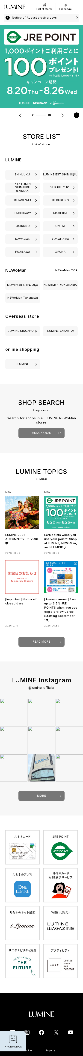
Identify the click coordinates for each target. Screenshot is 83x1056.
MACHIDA (60, 213)
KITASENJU (22, 200)
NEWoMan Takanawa (22, 297)
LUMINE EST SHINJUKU (60, 174)
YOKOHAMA (60, 238)
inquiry (50, 1050)
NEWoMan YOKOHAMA (60, 284)
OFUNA (60, 251)
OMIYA (60, 226)
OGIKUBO (23, 226)
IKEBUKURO (60, 200)
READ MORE (41, 641)
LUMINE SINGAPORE (23, 330)
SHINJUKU (23, 174)
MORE (41, 795)
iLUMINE (23, 364)
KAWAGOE (22, 238)
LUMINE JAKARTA (60, 330)
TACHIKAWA (22, 213)
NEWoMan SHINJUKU (22, 284)
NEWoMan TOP (66, 270)
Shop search (41, 433)
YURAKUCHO (60, 187)
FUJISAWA (22, 251)
